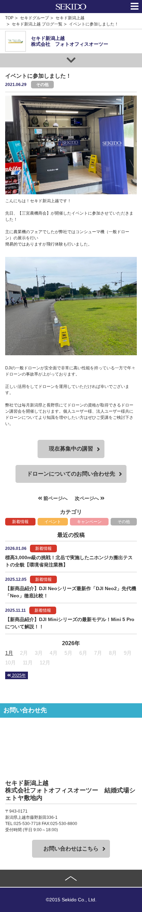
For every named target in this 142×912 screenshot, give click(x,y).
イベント (52, 521)
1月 (9, 653)
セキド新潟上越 (69, 17)
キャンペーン (89, 521)
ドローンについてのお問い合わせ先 (71, 474)
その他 (124, 521)
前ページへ (55, 498)
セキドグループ (34, 17)
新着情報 (20, 521)
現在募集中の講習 (71, 449)
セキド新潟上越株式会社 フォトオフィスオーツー (69, 41)
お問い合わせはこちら (71, 848)
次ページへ (87, 498)
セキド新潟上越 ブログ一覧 (37, 24)
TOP (9, 17)
